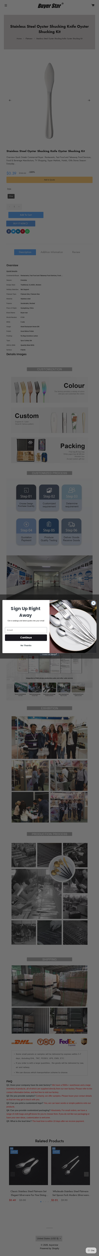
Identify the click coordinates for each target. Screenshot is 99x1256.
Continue (26, 637)
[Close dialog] (93, 603)
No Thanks (25, 645)
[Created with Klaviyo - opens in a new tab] (49, 654)
